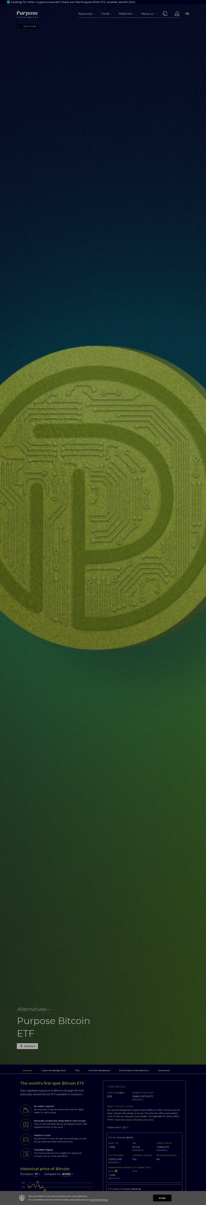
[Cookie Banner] (103, 1198)
